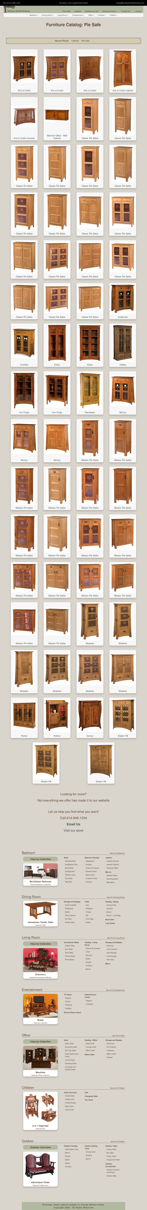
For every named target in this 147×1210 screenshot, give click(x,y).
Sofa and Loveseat (93, 948)
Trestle (88, 912)
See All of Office (118, 1035)
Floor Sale (66, 11)
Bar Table (110, 1152)
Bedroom (33, 15)
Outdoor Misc (112, 1176)
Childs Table (70, 1096)
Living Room (62, 15)
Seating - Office (91, 1040)
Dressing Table (112, 868)
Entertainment (77, 15)
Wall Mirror (111, 882)
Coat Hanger (111, 956)
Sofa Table (69, 952)
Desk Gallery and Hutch (71, 1055)
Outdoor (113, 15)
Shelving (110, 945)
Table (87, 901)
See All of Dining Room (116, 897)
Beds (66, 857)
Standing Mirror (112, 879)
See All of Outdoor (118, 1141)
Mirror (107, 963)
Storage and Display (72, 901)
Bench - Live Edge (114, 915)
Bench (109, 912)
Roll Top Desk (70, 1050)
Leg (87, 905)
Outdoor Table (111, 1146)
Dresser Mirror (112, 875)
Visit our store (73, 830)
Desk (66, 1040)
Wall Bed (68, 882)
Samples (77, 11)
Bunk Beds (69, 868)
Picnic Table (111, 1156)
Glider (88, 958)
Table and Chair (70, 1092)
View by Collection (40, 859)
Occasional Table (113, 1159)
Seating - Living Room (91, 943)
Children (101, 15)
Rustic (88, 922)
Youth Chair (69, 1109)
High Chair (69, 1106)
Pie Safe (86, 40)
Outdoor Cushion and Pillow (113, 1171)
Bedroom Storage (92, 857)
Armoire (89, 882)
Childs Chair (70, 1099)
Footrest (89, 965)
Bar (87, 915)
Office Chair (90, 1050)
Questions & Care (92, 11)
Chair (88, 951)
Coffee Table (70, 945)
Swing (67, 1163)
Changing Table (91, 1096)
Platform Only (70, 875)
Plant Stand (69, 959)
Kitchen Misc (70, 922)
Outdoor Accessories (110, 1165)
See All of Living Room (116, 938)
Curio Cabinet (112, 949)
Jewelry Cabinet (113, 864)
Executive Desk (71, 1047)
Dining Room (47, 15)
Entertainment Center (90, 995)
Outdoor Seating (70, 1146)
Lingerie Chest (91, 878)
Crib (86, 1092)
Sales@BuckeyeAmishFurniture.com (130, 3)
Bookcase (110, 1043)
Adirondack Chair (71, 1149)
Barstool (110, 908)
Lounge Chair (91, 1047)
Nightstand (90, 861)
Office (90, 15)
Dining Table (111, 1149)
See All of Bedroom (117, 853)
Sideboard (69, 908)
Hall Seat (110, 959)
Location (138, 11)
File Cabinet (111, 1047)
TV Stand (67, 994)
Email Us (73, 824)
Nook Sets (109, 919)
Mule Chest (90, 875)
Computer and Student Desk (70, 1068)
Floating (68, 1008)
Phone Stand (70, 956)
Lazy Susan (110, 923)
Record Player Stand (72, 1012)
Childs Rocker (70, 1103)
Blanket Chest (91, 871)
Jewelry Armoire (113, 861)
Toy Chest (89, 1100)
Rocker (88, 962)
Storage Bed (70, 871)
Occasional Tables (71, 942)
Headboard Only (71, 864)
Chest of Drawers (92, 868)
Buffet (67, 912)
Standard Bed (70, 861)
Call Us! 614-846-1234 (11, 3)
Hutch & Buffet (70, 905)
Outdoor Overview (40, 1147)
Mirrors (108, 872)
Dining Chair (111, 905)
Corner (67, 1001)
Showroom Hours (109, 11)
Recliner (89, 955)
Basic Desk (69, 1043)
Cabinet (75, 40)
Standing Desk (70, 1063)
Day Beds (69, 878)
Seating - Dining (111, 901)
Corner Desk (70, 1060)
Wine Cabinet (70, 915)
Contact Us (125, 11)
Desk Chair (90, 1043)
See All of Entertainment (115, 990)
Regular (68, 998)
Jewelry (108, 857)
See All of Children (117, 1088)
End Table (69, 949)
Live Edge (90, 919)
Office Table (89, 1054)
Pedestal (89, 908)
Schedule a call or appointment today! (73, 3)
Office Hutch (111, 1054)
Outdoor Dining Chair (91, 1147)
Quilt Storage (112, 952)
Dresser (89, 864)
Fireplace (68, 1005)
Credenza (110, 1050)
